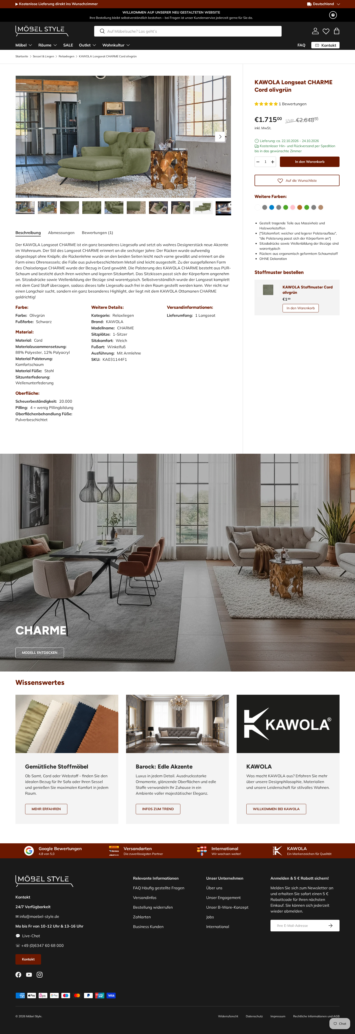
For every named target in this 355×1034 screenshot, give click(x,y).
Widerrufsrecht (228, 1016)
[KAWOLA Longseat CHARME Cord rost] (300, 207)
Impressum (277, 1016)
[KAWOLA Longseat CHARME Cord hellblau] (272, 207)
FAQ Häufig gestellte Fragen (158, 887)
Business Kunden (148, 926)
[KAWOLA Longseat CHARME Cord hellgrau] (279, 207)
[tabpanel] (123, 337)
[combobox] (188, 31)
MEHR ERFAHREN (46, 809)
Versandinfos (144, 897)
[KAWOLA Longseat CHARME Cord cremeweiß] (258, 207)
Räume (44, 45)
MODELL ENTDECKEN (39, 652)
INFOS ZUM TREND (158, 809)
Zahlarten (142, 916)
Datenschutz (254, 1016)
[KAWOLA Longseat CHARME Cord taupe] (321, 207)
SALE (68, 45)
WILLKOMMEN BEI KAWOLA (276, 809)
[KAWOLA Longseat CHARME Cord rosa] (293, 207)
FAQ (301, 45)
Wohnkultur (113, 45)
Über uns (214, 887)
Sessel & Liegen (43, 56)
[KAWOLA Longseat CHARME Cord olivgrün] (286, 207)
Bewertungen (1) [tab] (97, 232)
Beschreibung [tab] (28, 232)
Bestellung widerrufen (153, 907)
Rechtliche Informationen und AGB (316, 1016)
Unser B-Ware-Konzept (227, 907)
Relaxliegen (66, 56)
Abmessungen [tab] (61, 232)
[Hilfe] (333, 15)
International (217, 926)
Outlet (85, 45)
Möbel (21, 45)
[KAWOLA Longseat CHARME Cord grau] (265, 207)
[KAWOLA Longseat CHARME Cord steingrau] (314, 207)
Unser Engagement (223, 897)
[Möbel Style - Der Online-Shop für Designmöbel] (42, 31)
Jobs (210, 916)
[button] (336, 31)
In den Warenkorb (310, 162)
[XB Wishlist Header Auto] (326, 30)
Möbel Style (34, 1016)
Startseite (21, 56)
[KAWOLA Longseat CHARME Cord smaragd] (307, 207)
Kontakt (28, 959)
